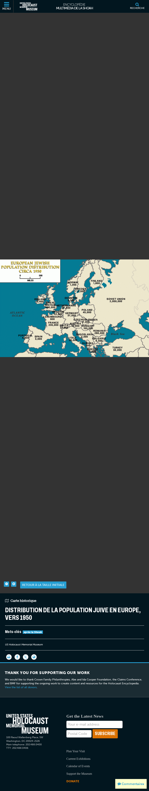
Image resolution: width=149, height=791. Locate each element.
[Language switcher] (34, 657)
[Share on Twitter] (25, 657)
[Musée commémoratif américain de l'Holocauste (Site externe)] (28, 6)
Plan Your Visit (75, 751)
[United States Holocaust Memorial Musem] (27, 724)
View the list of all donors (21, 687)
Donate (72, 781)
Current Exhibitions (78, 758)
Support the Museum (79, 773)
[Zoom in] (13, 584)
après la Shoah (33, 632)
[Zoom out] (6, 584)
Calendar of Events (78, 766)
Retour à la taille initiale (43, 585)
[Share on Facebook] (17, 657)
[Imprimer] (9, 657)
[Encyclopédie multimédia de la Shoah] (74, 6)
